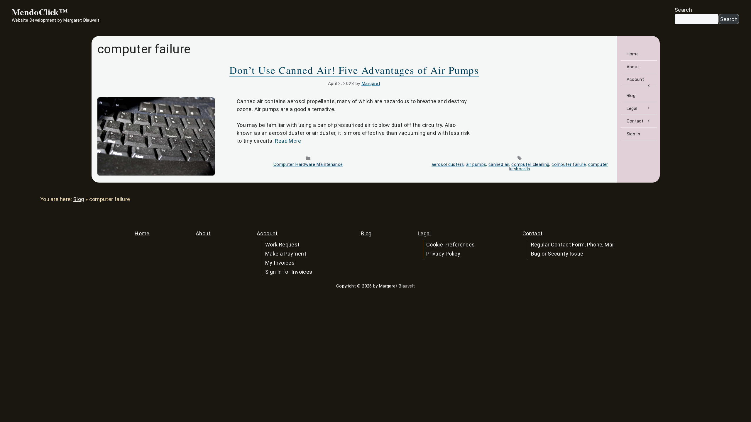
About (633, 66)
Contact (635, 121)
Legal (632, 108)
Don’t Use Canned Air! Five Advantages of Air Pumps (354, 70)
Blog (631, 95)
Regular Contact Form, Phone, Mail (573, 244)
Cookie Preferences (450, 244)
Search (683, 10)
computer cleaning (530, 164)
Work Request (282, 244)
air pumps (476, 164)
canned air (498, 164)
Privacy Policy (443, 254)
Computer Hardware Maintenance (308, 164)
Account (635, 79)
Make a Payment (285, 254)
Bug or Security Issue (557, 254)
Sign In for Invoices (288, 272)
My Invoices (280, 263)
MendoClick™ (40, 11)
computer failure (569, 164)
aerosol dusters (448, 164)
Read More (288, 141)
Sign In (633, 134)
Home (633, 54)
